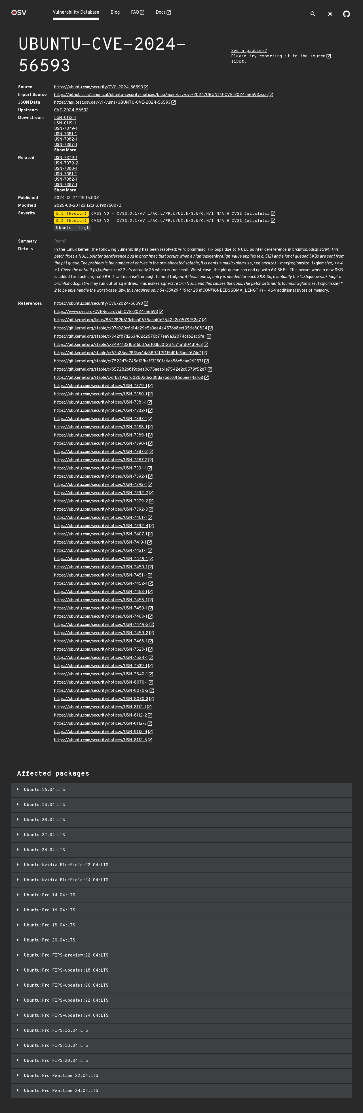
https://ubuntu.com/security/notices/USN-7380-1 (100, 394)
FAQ (135, 12)
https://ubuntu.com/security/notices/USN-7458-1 (100, 600)
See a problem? (249, 51)
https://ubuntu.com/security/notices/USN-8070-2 (101, 691)
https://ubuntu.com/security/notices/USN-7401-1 (100, 518)
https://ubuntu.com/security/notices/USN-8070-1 (101, 682)
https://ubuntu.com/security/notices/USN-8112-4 (100, 732)
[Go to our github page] (346, 14)
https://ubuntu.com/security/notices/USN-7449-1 (101, 559)
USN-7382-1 (65, 139)
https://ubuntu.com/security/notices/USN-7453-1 (100, 592)
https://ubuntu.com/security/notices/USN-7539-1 (100, 666)
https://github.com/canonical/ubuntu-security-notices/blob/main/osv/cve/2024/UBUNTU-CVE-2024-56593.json (161, 95)
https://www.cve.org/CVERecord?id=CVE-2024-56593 (106, 312)
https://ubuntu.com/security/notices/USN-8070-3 (101, 699)
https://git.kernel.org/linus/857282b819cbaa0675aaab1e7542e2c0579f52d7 (127, 320)
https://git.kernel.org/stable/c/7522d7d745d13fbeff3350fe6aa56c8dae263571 (128, 361)
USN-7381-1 (65, 134)
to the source (309, 56)
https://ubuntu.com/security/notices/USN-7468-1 (100, 641)
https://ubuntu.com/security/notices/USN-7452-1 (100, 583)
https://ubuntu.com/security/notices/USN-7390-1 (100, 443)
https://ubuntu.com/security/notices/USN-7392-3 (101, 509)
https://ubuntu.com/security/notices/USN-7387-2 (101, 452)
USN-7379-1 (65, 128)
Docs (161, 12)
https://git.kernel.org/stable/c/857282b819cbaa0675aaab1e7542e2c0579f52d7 (130, 369)
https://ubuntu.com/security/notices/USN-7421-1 (100, 551)
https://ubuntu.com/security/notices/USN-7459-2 (101, 633)
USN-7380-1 (65, 169)
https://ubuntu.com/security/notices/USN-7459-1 (100, 608)
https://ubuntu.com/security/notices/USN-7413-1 (100, 542)
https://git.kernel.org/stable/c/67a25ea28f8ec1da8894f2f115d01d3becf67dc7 (127, 353)
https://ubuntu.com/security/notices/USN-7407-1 (100, 534)
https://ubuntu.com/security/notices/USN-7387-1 (100, 419)
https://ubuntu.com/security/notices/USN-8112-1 (100, 707)
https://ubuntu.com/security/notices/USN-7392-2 (101, 493)
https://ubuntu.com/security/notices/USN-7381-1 (100, 402)
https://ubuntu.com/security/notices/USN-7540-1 (101, 674)
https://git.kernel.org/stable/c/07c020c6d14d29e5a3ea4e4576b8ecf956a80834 (130, 328)
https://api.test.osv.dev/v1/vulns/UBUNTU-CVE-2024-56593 (112, 102)
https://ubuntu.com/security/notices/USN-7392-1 (100, 476)
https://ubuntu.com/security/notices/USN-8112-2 (100, 715)
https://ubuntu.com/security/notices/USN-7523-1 (100, 649)
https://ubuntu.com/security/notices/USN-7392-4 (101, 526)
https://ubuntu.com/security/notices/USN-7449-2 (101, 625)
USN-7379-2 (66, 163)
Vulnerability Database (76, 12)
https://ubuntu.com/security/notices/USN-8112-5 (100, 740)
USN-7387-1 (65, 145)
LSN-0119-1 (65, 123)
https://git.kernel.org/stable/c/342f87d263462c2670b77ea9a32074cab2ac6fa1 (130, 336)
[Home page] (19, 14)
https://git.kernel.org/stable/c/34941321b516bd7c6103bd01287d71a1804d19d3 (128, 345)
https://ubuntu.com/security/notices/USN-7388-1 (100, 427)
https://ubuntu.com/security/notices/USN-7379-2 (101, 501)
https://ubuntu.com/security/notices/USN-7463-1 (100, 616)
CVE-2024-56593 (71, 110)
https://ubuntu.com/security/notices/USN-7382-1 (100, 411)
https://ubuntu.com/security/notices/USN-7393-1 (100, 485)
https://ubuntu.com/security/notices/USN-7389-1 (100, 435)
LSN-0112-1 (65, 118)
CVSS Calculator (251, 213)
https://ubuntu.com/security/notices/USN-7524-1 (101, 658)
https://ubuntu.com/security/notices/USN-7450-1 (100, 567)
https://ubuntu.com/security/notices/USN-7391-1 (100, 468)
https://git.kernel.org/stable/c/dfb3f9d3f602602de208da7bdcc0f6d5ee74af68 (128, 378)
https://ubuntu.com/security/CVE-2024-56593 (98, 87)
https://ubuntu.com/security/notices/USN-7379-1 (100, 386)
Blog (115, 12)
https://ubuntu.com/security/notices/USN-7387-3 (100, 460)
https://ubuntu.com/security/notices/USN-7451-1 (100, 575)
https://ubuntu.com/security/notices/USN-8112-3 (100, 723)
